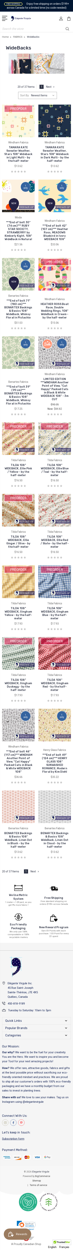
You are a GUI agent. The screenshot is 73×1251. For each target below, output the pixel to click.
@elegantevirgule (33, 1101)
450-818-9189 (16, 1003)
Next (48, 86)
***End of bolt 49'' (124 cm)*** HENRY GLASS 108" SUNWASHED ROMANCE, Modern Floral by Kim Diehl (54, 763)
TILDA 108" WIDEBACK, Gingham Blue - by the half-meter (54, 613)
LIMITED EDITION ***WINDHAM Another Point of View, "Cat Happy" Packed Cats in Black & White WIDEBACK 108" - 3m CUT (55, 389)
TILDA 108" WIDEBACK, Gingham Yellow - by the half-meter (18, 613)
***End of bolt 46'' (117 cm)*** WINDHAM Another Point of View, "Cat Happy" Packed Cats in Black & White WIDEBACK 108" (18, 761)
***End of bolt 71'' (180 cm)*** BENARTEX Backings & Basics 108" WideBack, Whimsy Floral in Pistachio (18, 309)
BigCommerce (42, 1176)
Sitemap (36, 1180)
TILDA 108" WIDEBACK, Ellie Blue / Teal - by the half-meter (55, 470)
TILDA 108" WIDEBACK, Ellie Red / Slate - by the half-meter (55, 541)
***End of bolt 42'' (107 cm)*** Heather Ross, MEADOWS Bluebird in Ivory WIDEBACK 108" (54, 232)
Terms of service (38, 1185)
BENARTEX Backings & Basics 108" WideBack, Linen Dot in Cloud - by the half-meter (55, 840)
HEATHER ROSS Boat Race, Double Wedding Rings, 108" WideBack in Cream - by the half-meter (55, 311)
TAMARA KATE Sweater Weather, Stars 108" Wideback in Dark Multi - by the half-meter (55, 154)
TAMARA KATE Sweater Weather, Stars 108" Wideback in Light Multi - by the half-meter (18, 154)
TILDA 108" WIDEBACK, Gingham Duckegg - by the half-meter (18, 685)
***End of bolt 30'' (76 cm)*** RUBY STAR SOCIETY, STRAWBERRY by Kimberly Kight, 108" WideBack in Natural (18, 231)
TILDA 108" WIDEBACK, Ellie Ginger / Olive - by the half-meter (18, 541)
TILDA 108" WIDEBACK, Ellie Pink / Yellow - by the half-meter (18, 470)
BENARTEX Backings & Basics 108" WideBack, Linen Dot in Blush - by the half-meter (18, 840)
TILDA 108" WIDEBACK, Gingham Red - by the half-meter (54, 685)
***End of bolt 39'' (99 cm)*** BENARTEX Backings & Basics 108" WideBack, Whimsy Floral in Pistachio (18, 395)
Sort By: (24, 95)
